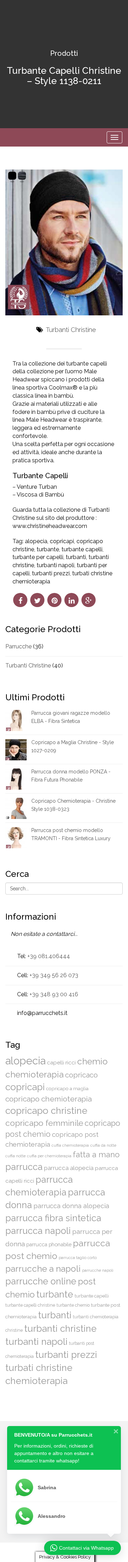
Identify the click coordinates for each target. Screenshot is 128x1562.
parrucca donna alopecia (71, 1206)
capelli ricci (61, 1062)
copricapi (62, 541)
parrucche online (40, 1281)
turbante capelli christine (30, 1305)
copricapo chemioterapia (48, 1098)
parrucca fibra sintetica (53, 1218)
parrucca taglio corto (78, 1257)
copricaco (81, 1075)
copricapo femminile (44, 1123)
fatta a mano (96, 1154)
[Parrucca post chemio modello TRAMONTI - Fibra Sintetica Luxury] (16, 837)
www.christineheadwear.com (49, 526)
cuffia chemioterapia (70, 1145)
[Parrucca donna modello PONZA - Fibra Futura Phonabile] (16, 779)
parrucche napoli (97, 1270)
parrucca (24, 1167)
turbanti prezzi (51, 573)
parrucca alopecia (69, 1167)
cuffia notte (15, 1156)
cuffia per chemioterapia (49, 1156)
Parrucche (18, 646)
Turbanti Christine (71, 329)
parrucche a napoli (43, 1269)
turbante (48, 549)
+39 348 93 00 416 (54, 994)
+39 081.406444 (48, 956)
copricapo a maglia (67, 1088)
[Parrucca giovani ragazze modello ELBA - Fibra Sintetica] (16, 720)
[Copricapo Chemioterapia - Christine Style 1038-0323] (16, 808)
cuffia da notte (103, 1145)
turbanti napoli (55, 565)
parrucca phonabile (48, 1244)
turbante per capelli (37, 557)
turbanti (76, 557)
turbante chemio (73, 1305)
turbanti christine (60, 1328)
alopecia (36, 541)
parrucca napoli (38, 1230)
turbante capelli (82, 549)
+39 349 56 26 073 (54, 975)
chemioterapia (34, 1074)
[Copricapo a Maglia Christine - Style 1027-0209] (16, 749)
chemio (92, 1061)
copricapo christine (46, 1110)
